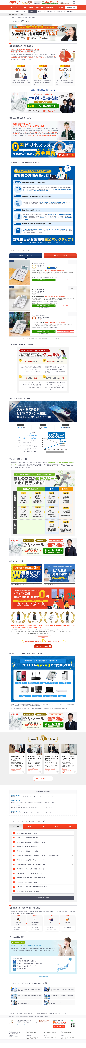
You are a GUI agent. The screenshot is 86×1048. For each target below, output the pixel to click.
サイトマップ (46, 1016)
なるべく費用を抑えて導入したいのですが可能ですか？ (31, 864)
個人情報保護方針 (36, 1016)
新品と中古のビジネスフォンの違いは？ (27, 846)
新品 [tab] (60, 255)
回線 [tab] (29, 826)
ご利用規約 (31, 1016)
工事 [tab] (43, 826)
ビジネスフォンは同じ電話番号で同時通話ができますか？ (31, 842)
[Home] (14, 2)
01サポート (34, 1013)
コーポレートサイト (21, 1024)
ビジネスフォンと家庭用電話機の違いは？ (27, 837)
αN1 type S (40, 265)
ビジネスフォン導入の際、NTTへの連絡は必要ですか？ (31, 877)
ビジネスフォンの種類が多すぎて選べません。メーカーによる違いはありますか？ (38, 855)
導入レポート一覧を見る (41, 778)
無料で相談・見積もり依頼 (59, 1026)
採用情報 (41, 1016)
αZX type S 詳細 (65, 305)
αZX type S (40, 291)
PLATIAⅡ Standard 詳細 (65, 331)
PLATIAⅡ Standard (43, 317)
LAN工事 (42, 1013)
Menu (74, 3)
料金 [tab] (56, 826)
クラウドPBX (25, 1013)
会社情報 (62, 2)
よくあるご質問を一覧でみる (43, 897)
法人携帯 (20, 1013)
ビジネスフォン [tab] (16, 826)
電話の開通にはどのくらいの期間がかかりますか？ (30, 873)
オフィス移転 (50, 1013)
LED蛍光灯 (55, 1013)
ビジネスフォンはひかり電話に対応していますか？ (30, 891)
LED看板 (58, 1013)
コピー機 (16, 1013)
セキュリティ (30, 1013)
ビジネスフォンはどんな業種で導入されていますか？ (30, 860)
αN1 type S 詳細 (66, 279)
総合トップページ (12, 1016)
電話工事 (38, 1013)
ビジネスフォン (12, 1013)
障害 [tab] (70, 826)
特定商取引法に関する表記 (24, 1016)
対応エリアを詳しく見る (43, 976)
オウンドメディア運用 (64, 1013)
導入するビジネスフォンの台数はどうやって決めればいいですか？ (34, 869)
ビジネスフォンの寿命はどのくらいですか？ (28, 851)
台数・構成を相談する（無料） (43, 279)
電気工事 (45, 1013)
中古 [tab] (25, 255)
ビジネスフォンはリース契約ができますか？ (28, 882)
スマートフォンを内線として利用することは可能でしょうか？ (33, 886)
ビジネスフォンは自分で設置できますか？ (27, 833)
